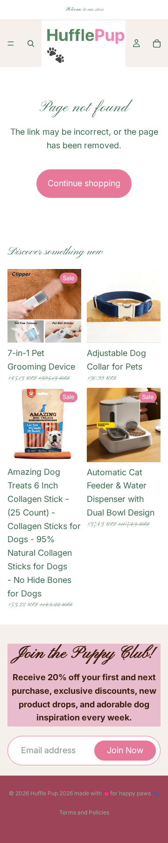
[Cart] (157, 43)
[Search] (31, 43)
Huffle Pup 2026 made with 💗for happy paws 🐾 (94, 793)
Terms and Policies (84, 812)
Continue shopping (84, 183)
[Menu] (10, 43)
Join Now (125, 750)
